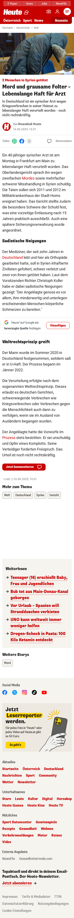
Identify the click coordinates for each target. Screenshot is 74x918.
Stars (6, 799)
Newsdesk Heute (29, 124)
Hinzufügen (58, 326)
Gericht (54, 495)
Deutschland (12, 257)
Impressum (10, 896)
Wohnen (47, 829)
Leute (19, 799)
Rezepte (8, 829)
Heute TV (56, 805)
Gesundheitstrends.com (35, 859)
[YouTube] (44, 692)
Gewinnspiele (46, 822)
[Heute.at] (12, 12)
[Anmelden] (57, 11)
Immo (29, 4)
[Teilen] (29, 141)
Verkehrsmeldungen (18, 835)
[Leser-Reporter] (48, 11)
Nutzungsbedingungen (53, 903)
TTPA (58, 896)
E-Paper (12, 4)
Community (48, 776)
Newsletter (27, 782)
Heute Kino (36, 805)
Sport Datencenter (17, 822)
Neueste (61, 20)
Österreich (12, 20)
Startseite (7, 27)
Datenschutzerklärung (18, 903)
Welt (36, 27)
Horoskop (64, 799)
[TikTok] (34, 692)
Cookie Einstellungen (16, 911)
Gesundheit (28, 829)
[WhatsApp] (14, 141)
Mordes (28, 178)
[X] (14, 692)
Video (6, 842)
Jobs (44, 4)
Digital (47, 799)
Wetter (8, 782)
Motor (42, 835)
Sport (27, 20)
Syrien (40, 495)
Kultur (33, 799)
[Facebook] (21, 141)
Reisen (56, 835)
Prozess (8, 437)
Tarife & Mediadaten (36, 896)
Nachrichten (23, 27)
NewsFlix (61, 4)
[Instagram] (24, 692)
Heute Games (12, 805)
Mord (7, 663)
